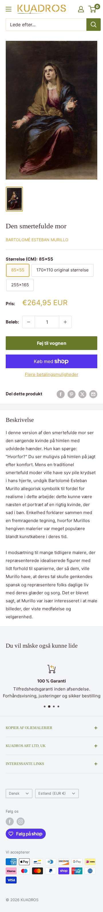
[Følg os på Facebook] (10, 822)
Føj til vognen (51, 343)
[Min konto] (81, 9)
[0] (92, 9)
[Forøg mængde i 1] (65, 322)
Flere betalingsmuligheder (51, 374)
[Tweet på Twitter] (82, 394)
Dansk (14, 793)
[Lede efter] (93, 24)
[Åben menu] (8, 9)
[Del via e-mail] (93, 394)
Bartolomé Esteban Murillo (37, 239)
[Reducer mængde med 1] (29, 322)
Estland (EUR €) (52, 793)
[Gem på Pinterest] (72, 394)
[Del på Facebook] (61, 394)
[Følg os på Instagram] (21, 822)
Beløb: (12, 322)
